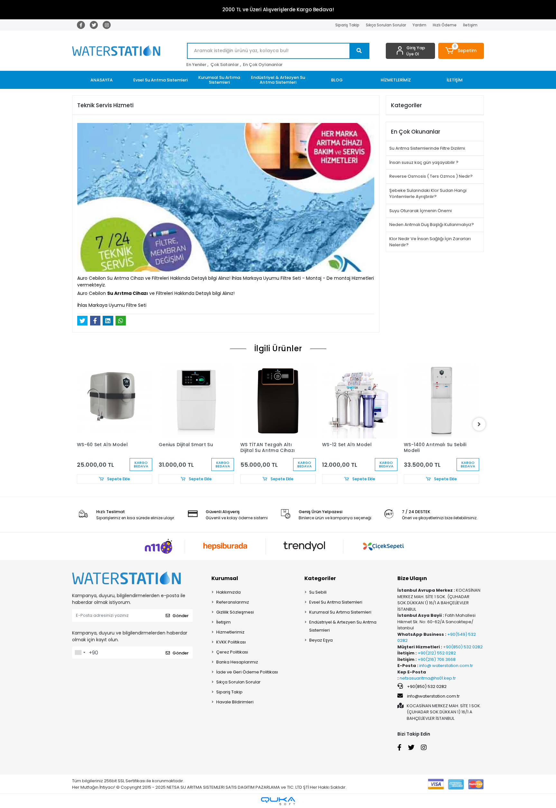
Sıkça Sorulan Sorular (386, 25)
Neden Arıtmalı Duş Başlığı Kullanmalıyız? (431, 224)
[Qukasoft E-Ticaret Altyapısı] (278, 801)
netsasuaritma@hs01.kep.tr (428, 678)
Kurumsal (224, 578)
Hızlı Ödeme (445, 25)
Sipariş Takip (347, 25)
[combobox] (79, 652)
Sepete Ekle (118, 479)
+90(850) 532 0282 (462, 647)
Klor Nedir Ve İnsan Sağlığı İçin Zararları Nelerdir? (430, 242)
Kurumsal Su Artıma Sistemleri (340, 612)
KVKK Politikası (231, 642)
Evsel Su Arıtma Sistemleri (335, 602)
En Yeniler (196, 64)
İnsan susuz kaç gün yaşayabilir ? (424, 162)
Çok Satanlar (224, 64)
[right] (479, 424)
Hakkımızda (228, 592)
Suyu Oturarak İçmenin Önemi (420, 211)
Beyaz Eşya (321, 640)
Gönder (180, 616)
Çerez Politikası (232, 652)
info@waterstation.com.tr (433, 696)
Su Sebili (318, 592)
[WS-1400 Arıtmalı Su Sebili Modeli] (441, 400)
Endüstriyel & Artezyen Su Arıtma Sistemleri (342, 626)
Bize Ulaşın (412, 578)
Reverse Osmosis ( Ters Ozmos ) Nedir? (431, 176)
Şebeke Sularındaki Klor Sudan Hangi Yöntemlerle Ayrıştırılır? (428, 193)
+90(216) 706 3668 (436, 659)
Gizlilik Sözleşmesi (235, 612)
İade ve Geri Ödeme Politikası (247, 672)
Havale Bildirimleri (235, 702)
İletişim (470, 25)
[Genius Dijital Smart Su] (196, 400)
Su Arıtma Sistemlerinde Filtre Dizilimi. (427, 148)
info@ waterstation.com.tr (445, 665)
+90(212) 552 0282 (436, 653)
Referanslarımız (232, 602)
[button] (461, 51)
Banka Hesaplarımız (237, 662)
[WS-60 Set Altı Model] (114, 400)
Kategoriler (320, 578)
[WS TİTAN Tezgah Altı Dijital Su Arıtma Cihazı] (278, 400)
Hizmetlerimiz (230, 632)
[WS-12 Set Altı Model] (359, 400)
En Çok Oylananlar (263, 64)
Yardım (419, 25)
